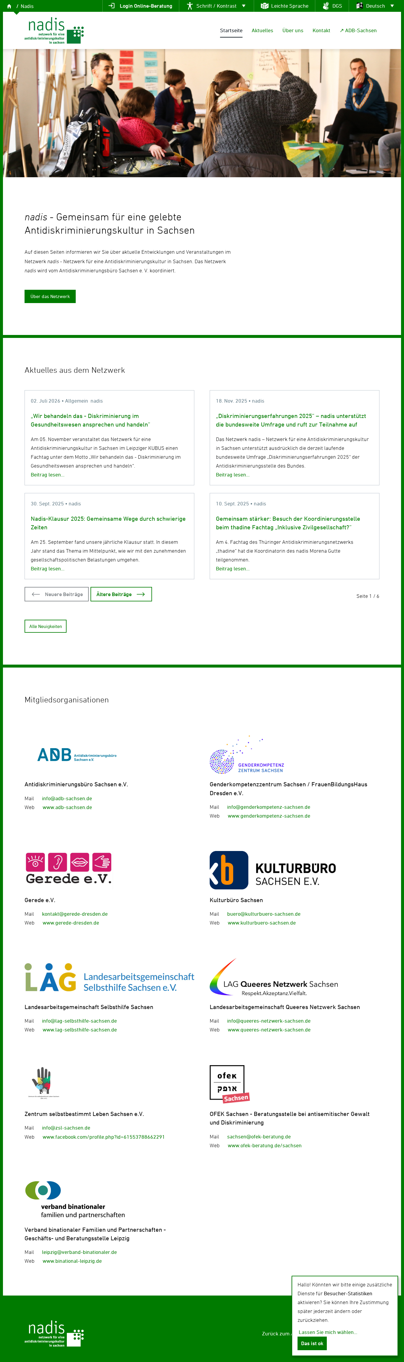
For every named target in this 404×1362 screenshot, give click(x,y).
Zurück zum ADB (281, 1333)
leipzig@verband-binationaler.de (79, 1252)
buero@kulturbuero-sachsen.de (263, 914)
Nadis (27, 6)
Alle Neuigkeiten (45, 626)
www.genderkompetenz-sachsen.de (269, 816)
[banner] (54, 30)
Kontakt (321, 30)
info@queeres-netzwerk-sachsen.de (269, 1021)
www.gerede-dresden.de (71, 923)
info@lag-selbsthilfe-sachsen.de (79, 1021)
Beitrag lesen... (47, 474)
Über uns (292, 30)
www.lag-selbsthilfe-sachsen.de (80, 1029)
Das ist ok (312, 1343)
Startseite (231, 30)
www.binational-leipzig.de (72, 1261)
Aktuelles (262, 30)
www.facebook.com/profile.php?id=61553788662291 (104, 1137)
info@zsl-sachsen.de (66, 1128)
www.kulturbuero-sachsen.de (262, 923)
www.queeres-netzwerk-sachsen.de (269, 1029)
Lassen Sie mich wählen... (328, 1332)
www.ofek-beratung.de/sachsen (265, 1145)
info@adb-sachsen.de (67, 798)
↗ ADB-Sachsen (358, 30)
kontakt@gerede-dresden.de (75, 914)
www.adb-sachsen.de (67, 807)
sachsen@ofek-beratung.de (259, 1136)
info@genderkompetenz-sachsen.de (268, 807)
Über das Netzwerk (50, 296)
